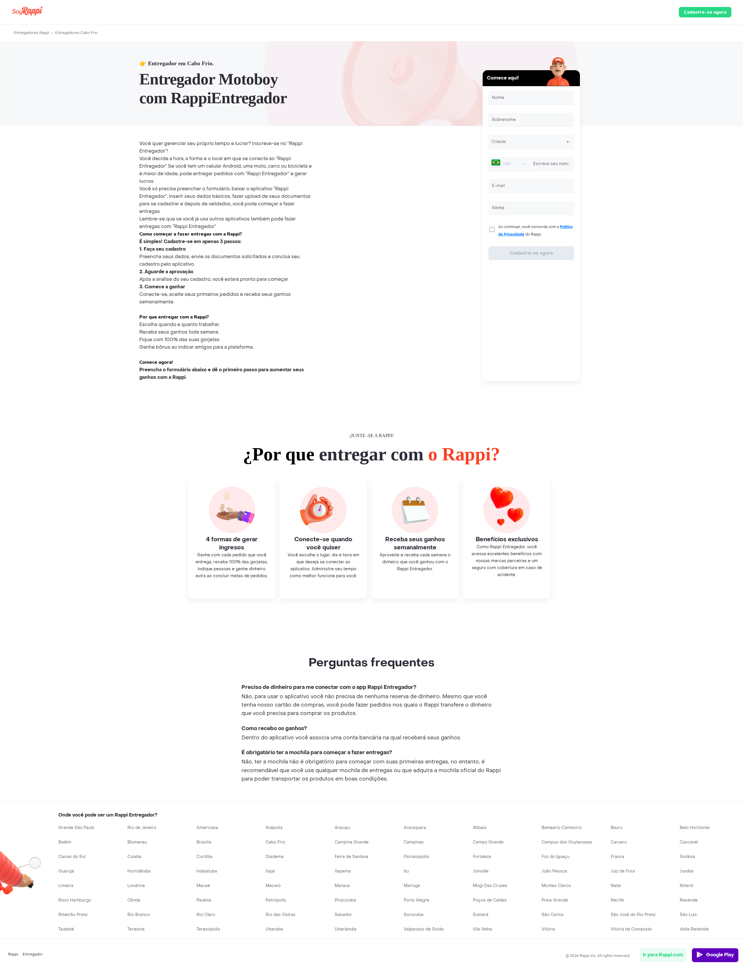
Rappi (13, 954)
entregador (33, 954)
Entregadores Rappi (31, 32)
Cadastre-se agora (705, 12)
